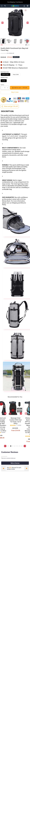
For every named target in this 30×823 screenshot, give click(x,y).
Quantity (2, 84)
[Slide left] (10, 413)
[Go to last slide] (2, 23)
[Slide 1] (7, 446)
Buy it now (15, 92)
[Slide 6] (16, 446)
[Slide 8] (19, 446)
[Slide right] (5, 413)
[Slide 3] (10, 446)
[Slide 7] (18, 446)
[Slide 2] (9, 446)
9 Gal (3, 80)
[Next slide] (28, 23)
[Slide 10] (23, 446)
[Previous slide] (2, 41)
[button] (1, 6)
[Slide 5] (14, 446)
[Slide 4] (12, 446)
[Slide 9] (21, 446)
